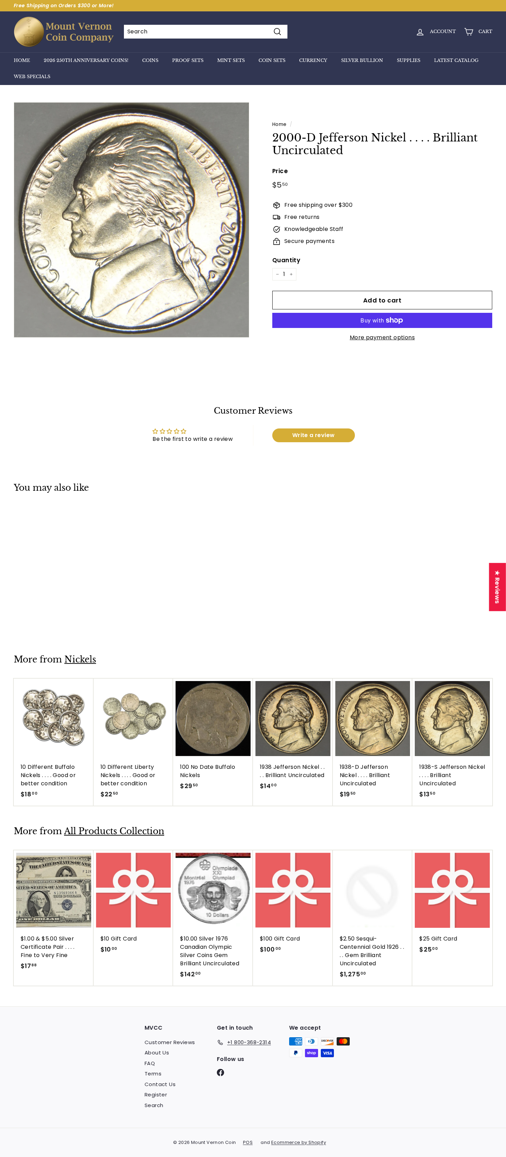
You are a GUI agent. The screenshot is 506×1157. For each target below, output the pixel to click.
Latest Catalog (456, 60)
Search (154, 1105)
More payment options (382, 337)
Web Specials (32, 76)
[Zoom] (131, 220)
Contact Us (160, 1084)
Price (280, 171)
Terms (153, 1073)
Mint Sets (231, 60)
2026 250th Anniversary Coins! (86, 60)
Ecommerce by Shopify (298, 1142)
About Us (157, 1052)
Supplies (408, 60)
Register (156, 1094)
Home (22, 60)
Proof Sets (187, 60)
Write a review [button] (313, 435)
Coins (150, 60)
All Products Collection (114, 831)
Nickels (80, 659)
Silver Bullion (362, 60)
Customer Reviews (170, 1042)
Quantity (286, 260)
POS (248, 1142)
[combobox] (205, 32)
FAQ (150, 1063)
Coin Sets (272, 60)
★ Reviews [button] (497, 587)
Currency (313, 60)
